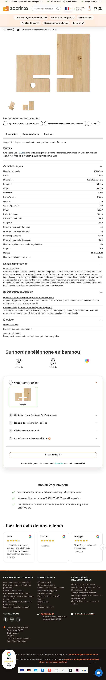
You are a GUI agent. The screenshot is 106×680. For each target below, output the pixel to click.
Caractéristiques (31, 134)
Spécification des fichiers (18, 292)
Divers (54, 29)
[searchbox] (44, 8)
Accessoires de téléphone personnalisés (65, 124)
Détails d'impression (15, 263)
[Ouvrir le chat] (99, 673)
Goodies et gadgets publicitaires (37, 29)
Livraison (48, 134)
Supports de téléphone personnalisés (23, 124)
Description (11, 134)
